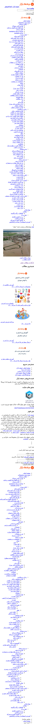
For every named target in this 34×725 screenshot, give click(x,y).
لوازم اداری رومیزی (10, 669)
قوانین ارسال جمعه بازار (23, 373)
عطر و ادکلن (12, 613)
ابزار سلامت (19, 138)
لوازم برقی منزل (18, 88)
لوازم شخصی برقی (17, 111)
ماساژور (20, 144)
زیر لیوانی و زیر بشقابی (16, 62)
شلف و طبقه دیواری (17, 74)
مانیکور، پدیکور (11, 603)
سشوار (21, 125)
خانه (32, 227)
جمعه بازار (31, 415)
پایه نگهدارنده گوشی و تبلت (15, 27)
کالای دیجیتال (23, 24)
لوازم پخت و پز (18, 48)
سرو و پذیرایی (19, 53)
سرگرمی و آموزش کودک (15, 182)
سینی (14, 511)
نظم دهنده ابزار (18, 206)
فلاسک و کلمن (19, 59)
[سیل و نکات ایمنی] (16, 256)
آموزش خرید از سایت (23, 371)
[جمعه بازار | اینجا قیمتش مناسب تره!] (25, 19)
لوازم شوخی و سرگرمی (16, 189)
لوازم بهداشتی (19, 135)
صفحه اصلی (26, 21)
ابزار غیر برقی (19, 203)
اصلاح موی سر (18, 123)
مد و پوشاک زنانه (18, 154)
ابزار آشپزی (19, 50)
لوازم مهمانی (19, 64)
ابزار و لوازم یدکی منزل (16, 104)
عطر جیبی (13, 612)
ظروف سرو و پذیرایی (16, 55)
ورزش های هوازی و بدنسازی (14, 163)
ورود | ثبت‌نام (30, 13)
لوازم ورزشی (19, 161)
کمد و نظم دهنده (18, 93)
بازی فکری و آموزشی (16, 184)
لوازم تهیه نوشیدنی (17, 40)
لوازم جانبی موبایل (17, 26)
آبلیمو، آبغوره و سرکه (17, 220)
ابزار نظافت (19, 99)
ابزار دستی (20, 204)
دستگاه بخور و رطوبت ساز (15, 145)
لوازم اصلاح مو (18, 137)
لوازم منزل (23, 34)
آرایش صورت (19, 128)
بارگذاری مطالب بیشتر (27, 262)
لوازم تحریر (19, 177)
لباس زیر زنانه (11, 639)
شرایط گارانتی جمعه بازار (22, 375)
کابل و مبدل (19, 29)
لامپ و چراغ (19, 78)
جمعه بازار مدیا (25, 369)
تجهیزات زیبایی (11, 608)
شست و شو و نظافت (16, 95)
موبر (14, 619)
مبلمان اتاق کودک (18, 192)
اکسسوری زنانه (18, 158)
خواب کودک (19, 191)
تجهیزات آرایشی (18, 132)
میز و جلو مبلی (18, 71)
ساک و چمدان (19, 166)
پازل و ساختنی (18, 185)
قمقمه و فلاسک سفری (16, 171)
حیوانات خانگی (18, 106)
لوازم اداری (19, 178)
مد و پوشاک (23, 149)
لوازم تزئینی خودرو (17, 199)
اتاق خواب (20, 85)
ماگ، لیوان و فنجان (17, 57)
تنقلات (25, 211)
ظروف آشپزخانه (18, 45)
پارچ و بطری (19, 60)
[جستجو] (33, 12)
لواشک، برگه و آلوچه (17, 213)
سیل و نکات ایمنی (25, 258)
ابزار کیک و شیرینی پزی (16, 41)
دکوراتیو (20, 66)
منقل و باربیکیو (18, 52)
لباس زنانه (20, 156)
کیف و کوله (19, 168)
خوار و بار (24, 215)
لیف (14, 542)
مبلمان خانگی (19, 73)
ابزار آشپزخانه (19, 43)
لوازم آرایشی (19, 126)
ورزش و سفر (23, 159)
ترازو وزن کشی (18, 147)
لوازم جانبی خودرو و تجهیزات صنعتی (16, 196)
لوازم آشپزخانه (18, 36)
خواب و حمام (19, 80)
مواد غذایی (27, 210)
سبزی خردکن (19, 92)
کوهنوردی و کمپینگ (17, 170)
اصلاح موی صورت (17, 121)
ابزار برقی (20, 208)
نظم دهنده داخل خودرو (9, 693)
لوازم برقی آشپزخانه (17, 38)
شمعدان (20, 69)
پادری (21, 86)
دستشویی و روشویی (17, 81)
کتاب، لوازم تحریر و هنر (20, 175)
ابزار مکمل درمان (18, 142)
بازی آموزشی (12, 676)
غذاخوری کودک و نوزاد (16, 194)
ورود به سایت (29, 458)
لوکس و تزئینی (18, 67)
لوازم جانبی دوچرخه (17, 173)
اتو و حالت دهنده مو (17, 119)
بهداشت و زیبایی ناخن (16, 130)
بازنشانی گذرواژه (29, 457)
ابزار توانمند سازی (17, 140)
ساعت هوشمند (18, 33)
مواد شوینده (19, 97)
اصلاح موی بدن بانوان (16, 114)
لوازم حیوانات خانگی (17, 107)
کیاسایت (25, 439)
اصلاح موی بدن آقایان (16, 112)
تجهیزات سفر (19, 165)
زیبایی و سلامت (22, 109)
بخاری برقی (19, 90)
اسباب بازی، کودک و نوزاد (19, 180)
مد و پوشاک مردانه (17, 151)
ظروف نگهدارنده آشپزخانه (8, 499)
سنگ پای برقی (11, 607)
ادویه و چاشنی (19, 218)
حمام (21, 83)
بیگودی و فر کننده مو (17, 118)
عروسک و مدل (18, 187)
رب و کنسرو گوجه (17, 217)
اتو (22, 100)
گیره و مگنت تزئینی (10, 525)
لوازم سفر (15, 432)
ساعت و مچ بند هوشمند (16, 31)
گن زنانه (9, 641)
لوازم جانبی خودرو (17, 197)
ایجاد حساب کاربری (28, 464)
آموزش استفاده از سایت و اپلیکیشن (19, 222)
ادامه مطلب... (26, 259)
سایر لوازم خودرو (18, 201)
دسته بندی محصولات (24, 22)
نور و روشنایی (19, 76)
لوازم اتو (20, 102)
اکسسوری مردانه (18, 152)
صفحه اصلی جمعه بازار (23, 368)
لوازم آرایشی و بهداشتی (27, 432)
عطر (21, 133)
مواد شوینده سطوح (10, 558)
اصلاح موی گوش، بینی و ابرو (14, 116)
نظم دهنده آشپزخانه (17, 47)
